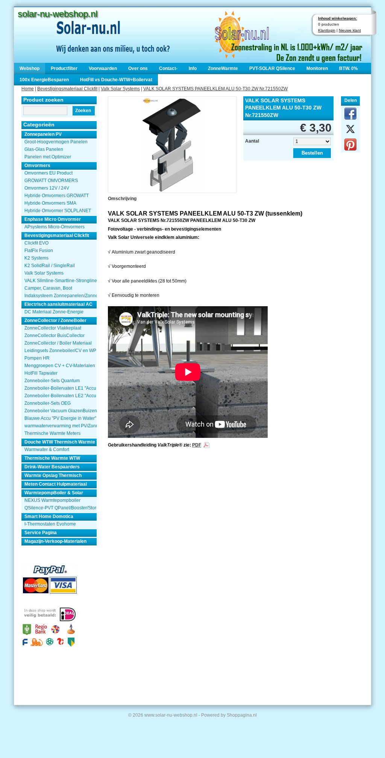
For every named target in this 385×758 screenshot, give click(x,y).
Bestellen (312, 153)
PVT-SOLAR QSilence (272, 68)
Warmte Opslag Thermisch (53, 475)
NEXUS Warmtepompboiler (52, 500)
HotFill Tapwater (41, 373)
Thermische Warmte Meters (52, 433)
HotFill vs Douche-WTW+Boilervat (116, 79)
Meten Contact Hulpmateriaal (55, 484)
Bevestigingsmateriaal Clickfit (67, 88)
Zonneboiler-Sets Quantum (52, 380)
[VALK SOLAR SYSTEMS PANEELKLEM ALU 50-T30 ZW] (172, 143)
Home (27, 88)
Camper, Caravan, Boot (48, 288)
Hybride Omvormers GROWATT (56, 195)
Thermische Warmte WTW (52, 458)
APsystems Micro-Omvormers (54, 226)
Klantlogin (326, 30)
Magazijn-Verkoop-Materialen (55, 541)
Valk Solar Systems (120, 88)
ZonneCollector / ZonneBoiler (55, 320)
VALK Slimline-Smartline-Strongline (60, 280)
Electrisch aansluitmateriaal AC (58, 304)
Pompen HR (37, 358)
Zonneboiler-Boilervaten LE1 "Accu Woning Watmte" (60, 388)
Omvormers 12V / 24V (46, 188)
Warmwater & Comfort (46, 449)
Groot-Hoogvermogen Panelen (56, 141)
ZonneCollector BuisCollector (54, 335)
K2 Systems (36, 258)
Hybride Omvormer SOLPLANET (57, 210)
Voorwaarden (103, 68)
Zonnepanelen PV (43, 134)
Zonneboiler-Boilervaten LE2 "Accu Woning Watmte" (60, 395)
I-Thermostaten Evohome (50, 524)
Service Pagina (40, 532)
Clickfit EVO (36, 243)
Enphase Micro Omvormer (52, 219)
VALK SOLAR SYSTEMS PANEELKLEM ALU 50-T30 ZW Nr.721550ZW (215, 88)
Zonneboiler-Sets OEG (47, 403)
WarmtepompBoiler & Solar (53, 492)
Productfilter (64, 68)
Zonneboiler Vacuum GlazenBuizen (60, 410)
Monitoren (317, 68)
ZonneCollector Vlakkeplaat (52, 328)
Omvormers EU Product (48, 173)
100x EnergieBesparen (44, 79)
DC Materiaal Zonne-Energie (53, 311)
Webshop (29, 68)
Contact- (168, 68)
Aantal (252, 141)
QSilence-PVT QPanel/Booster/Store (60, 507)
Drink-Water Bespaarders (52, 466)
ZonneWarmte (223, 68)
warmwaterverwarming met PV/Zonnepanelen (60, 425)
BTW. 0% (348, 68)
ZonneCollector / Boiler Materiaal (58, 343)
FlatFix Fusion (38, 250)
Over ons (138, 68)
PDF (196, 445)
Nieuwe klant (350, 30)
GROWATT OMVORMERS (51, 180)
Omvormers (37, 165)
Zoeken (83, 110)
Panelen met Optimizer (47, 156)
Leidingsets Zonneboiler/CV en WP (60, 350)
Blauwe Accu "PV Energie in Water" (60, 418)
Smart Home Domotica (48, 516)
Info (193, 68)
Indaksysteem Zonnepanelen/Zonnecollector (60, 295)
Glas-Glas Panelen (43, 149)
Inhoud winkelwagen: (337, 18)
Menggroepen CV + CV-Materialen (59, 365)
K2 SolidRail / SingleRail (49, 265)
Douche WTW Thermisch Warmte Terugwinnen (60, 442)
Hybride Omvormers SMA (50, 203)
